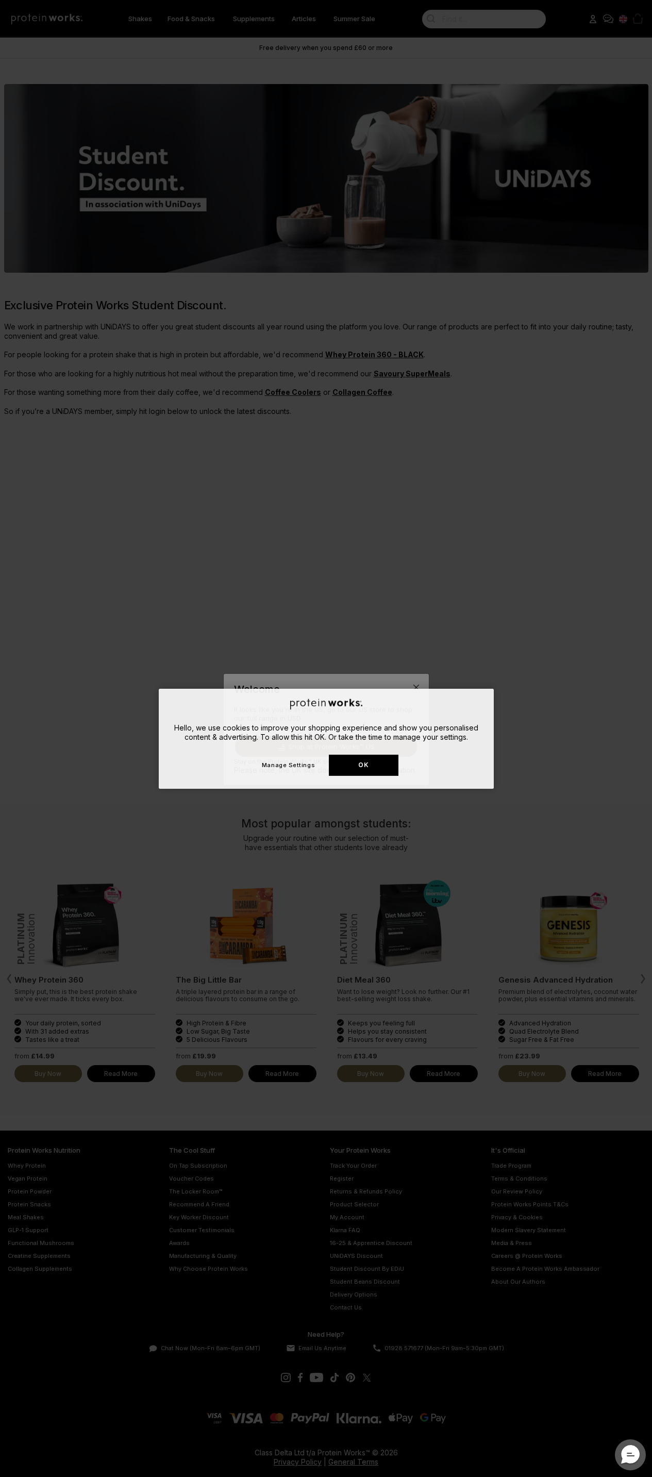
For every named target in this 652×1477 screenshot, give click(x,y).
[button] (630, 1454)
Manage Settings (288, 764)
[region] (326, 738)
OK (363, 765)
